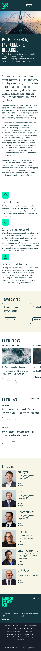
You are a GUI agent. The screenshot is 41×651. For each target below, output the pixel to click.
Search (28, 6)
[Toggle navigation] (37, 6)
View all (33, 398)
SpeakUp (5, 619)
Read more (10, 320)
